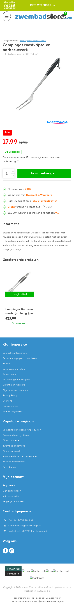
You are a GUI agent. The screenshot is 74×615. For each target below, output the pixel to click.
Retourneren (9, 374)
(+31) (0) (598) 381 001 (20, 520)
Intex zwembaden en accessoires (20, 456)
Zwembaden (9, 467)
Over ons (7, 401)
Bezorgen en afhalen (14, 369)
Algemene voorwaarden (15, 390)
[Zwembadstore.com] (10, 5)
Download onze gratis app (16, 435)
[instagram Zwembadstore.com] (11, 550)
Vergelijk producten (13, 501)
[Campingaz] (57, 122)
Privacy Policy (10, 395)
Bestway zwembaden (14, 462)
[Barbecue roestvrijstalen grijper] (19, 283)
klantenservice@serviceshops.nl (24, 526)
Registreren (9, 485)
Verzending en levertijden (16, 380)
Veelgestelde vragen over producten (22, 430)
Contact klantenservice (15, 353)
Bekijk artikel (20, 294)
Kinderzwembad (11, 451)
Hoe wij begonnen (12, 411)
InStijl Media (43, 591)
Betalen (7, 364)
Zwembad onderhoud (14, 446)
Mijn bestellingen (12, 491)
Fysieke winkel (10, 406)
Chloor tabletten (11, 440)
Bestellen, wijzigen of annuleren (20, 358)
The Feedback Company (43, 598)
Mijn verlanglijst (11, 496)
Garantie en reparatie (14, 385)
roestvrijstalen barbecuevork (33, 40)
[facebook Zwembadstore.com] (5, 550)
